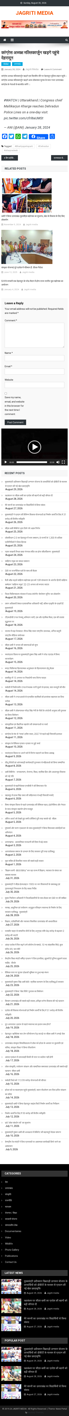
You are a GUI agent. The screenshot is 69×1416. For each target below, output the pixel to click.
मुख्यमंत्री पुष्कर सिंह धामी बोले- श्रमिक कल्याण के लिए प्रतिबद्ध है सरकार (34, 982)
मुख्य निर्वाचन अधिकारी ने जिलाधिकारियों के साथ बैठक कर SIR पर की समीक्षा (35, 898)
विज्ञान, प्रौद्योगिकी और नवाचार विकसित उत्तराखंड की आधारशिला (31, 921)
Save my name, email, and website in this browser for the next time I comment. (14, 405)
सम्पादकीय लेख (11, 1225)
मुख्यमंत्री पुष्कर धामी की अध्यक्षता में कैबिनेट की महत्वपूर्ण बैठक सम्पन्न (33, 1132)
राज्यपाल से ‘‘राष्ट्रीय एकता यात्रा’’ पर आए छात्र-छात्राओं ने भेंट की (61, 158)
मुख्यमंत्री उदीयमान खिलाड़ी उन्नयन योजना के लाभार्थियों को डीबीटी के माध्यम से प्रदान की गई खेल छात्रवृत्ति (36, 483)
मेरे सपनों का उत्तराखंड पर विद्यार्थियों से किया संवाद (25, 505)
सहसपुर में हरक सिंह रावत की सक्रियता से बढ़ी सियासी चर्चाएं (29, 795)
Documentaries (13, 1231)
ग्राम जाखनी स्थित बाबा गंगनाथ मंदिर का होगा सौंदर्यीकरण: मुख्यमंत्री (32, 551)
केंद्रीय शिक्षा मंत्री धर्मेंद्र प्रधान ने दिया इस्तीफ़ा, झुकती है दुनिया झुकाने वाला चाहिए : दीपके (36, 960)
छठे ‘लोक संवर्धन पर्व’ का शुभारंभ (17, 1122)
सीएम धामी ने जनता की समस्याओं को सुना (21, 645)
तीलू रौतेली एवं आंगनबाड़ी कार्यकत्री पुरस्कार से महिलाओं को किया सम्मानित (35, 762)
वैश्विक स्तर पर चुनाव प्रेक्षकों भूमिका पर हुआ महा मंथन (27, 972)
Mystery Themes (35, 1412)
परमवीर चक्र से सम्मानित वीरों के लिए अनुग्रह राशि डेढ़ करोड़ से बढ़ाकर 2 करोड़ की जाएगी (34, 933)
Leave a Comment (53, 69)
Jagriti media (32, 69)
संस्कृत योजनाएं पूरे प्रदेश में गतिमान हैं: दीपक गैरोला (22, 267)
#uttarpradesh (11, 150)
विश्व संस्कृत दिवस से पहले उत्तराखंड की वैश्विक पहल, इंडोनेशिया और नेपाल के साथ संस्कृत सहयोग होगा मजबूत (35, 806)
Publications (11, 1256)
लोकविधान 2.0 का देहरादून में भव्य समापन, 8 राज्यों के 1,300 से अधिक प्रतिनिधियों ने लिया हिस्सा (33, 539)
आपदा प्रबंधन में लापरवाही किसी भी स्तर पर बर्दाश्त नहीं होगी (29, 1057)
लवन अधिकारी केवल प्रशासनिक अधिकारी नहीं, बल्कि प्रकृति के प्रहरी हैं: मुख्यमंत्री (34, 605)
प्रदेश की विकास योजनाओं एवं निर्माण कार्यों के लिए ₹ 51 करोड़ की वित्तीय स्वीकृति (34, 1012)
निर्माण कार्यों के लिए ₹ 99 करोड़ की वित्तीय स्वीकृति (25, 1113)
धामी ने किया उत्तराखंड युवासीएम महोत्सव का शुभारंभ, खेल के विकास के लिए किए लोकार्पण (33, 218)
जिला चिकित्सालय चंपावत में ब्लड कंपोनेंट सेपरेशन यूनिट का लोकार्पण (32, 594)
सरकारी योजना (11, 1219)
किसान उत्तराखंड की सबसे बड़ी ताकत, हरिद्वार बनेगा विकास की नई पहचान (34, 1001)
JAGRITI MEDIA (34, 13)
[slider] (32, 462)
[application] (34, 447)
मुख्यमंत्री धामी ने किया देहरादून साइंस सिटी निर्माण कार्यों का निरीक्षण (32, 1103)
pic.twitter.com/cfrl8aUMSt (23, 118)
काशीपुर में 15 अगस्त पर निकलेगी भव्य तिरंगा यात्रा (25, 677)
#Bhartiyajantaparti (24, 146)
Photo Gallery (12, 1249)
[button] (34, 447)
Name (9, 353)
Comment (11, 320)
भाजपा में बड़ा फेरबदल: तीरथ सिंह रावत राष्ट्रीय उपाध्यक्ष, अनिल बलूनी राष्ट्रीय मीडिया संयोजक (33, 633)
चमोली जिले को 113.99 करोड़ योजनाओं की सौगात (25, 1080)
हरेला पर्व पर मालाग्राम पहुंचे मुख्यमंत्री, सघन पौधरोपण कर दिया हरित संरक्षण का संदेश (35, 1092)
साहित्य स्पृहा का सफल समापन (17, 561)
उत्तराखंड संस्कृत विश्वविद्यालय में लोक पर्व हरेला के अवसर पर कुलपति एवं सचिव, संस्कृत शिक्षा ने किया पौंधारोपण (34, 1045)
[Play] (5, 462)
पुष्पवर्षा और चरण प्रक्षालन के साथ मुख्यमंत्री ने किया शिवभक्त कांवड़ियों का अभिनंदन (35, 830)
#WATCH (10, 100)
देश (6, 1182)
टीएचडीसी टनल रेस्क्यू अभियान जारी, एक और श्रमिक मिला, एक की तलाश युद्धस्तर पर (34, 619)
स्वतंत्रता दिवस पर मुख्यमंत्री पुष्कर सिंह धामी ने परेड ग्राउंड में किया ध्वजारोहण (32, 656)
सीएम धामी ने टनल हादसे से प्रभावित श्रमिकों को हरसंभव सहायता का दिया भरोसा (34, 698)
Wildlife (9, 1243)
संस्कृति (8, 1194)
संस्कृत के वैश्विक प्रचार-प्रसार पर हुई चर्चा (22, 743)
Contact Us (11, 1262)
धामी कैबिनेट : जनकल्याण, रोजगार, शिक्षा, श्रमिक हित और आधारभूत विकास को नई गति (35, 774)
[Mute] (58, 462)
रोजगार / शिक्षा (11, 1213)
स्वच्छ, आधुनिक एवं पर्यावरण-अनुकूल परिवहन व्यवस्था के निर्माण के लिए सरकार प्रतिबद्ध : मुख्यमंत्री (33, 909)
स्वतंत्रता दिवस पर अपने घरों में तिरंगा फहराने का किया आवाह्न (29, 753)
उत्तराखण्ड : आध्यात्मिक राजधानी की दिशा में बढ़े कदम (26, 842)
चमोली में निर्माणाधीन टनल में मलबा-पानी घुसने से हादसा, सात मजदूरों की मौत (35, 687)
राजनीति (8, 1200)
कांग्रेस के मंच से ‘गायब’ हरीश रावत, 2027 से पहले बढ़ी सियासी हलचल (33, 734)
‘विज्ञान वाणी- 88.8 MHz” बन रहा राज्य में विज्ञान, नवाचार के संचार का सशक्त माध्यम (33, 872)
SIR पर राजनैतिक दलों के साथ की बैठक (21, 570)
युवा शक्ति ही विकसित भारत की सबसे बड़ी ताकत (24, 861)
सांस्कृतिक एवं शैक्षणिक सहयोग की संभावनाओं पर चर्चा (26, 724)
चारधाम (8, 1206)
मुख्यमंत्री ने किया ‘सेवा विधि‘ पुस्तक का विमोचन (24, 991)
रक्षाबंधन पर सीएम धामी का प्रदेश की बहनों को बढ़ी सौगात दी (29, 495)
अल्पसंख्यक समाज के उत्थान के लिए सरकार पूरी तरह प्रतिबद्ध (30, 851)
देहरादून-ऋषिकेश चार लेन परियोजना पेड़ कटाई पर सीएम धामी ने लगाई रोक (35, 1033)
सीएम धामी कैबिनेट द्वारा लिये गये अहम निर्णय (22, 528)
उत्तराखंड (17, 64)
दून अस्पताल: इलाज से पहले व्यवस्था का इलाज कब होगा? (28, 1024)
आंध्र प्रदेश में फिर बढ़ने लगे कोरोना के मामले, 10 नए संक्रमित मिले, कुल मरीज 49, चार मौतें (34, 946)
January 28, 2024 (37, 127)
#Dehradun (43, 146)
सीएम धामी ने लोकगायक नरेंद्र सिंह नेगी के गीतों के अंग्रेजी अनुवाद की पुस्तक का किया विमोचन (35, 712)
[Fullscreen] (63, 462)
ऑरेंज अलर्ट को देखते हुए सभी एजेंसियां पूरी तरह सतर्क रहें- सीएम (30, 818)
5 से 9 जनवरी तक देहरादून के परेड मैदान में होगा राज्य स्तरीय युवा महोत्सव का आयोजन (32, 283)
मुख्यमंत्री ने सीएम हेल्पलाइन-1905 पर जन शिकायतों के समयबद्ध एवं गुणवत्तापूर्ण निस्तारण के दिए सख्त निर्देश (32, 886)
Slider (6, 64)
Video (8, 1237)
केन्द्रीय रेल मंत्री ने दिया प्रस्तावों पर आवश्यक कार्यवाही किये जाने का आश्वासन (33, 1143)
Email (8, 366)
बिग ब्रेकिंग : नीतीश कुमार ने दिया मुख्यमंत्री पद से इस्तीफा (12, 158)
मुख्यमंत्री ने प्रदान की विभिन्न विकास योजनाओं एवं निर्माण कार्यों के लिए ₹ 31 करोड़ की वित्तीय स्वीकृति (35, 516)
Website (9, 379)
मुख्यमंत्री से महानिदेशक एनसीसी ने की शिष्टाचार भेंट (26, 785)
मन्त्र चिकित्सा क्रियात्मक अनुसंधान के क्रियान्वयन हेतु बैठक (29, 668)
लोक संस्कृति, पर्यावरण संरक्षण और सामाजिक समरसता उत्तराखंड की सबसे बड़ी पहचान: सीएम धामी (36, 1068)
